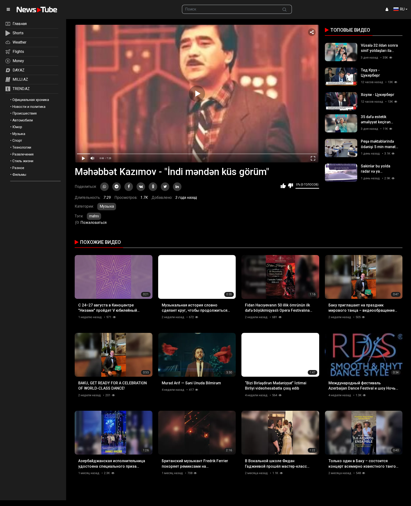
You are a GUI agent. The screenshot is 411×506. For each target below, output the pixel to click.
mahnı (94, 216)
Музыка (18, 134)
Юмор (17, 127)
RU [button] (402, 9)
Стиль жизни (22, 161)
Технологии (21, 147)
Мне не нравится (290, 185)
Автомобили (22, 120)
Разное (18, 168)
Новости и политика (28, 107)
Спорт (17, 140)
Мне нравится (283, 185)
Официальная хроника (30, 100)
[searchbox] (230, 9)
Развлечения (23, 154)
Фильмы (19, 174)
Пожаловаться (93, 222)
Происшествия (24, 113)
